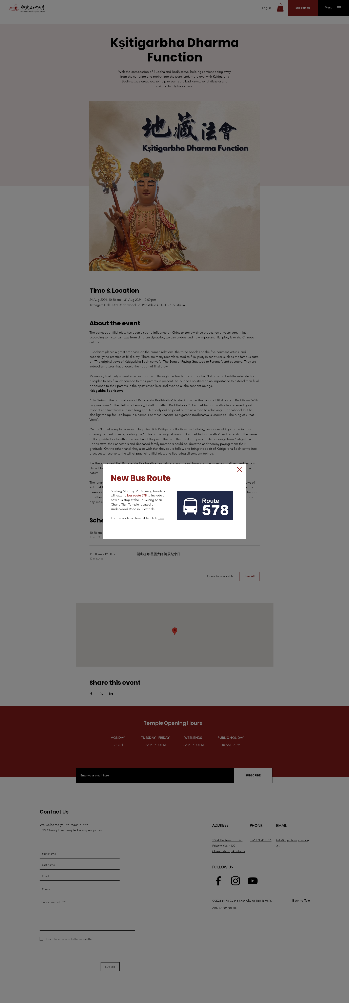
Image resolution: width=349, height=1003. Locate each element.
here (161, 518)
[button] (240, 469)
